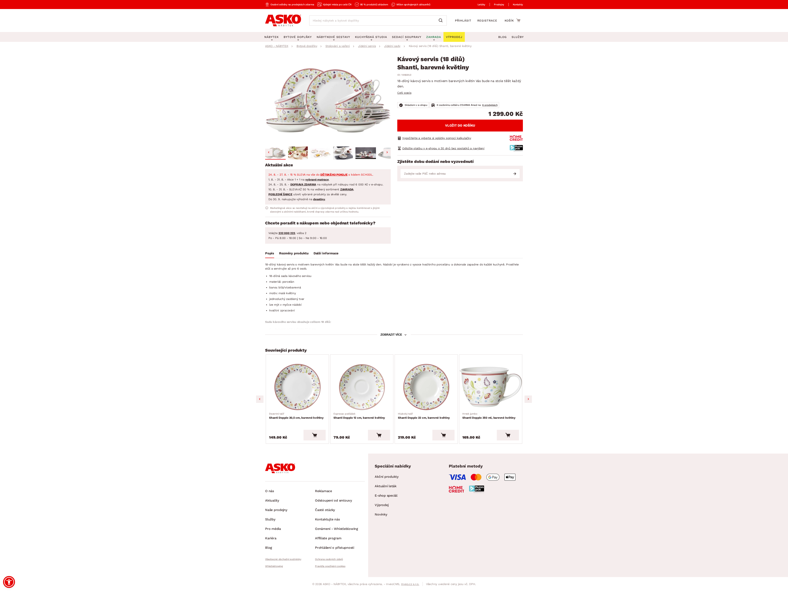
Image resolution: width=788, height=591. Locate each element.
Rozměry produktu (294, 253)
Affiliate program (328, 538)
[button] (275, 153)
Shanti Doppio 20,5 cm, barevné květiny (296, 415)
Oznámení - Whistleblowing (336, 529)
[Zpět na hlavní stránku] (283, 20)
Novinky (381, 514)
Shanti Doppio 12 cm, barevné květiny (359, 415)
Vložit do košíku (460, 125)
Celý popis (404, 92)
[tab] (269, 254)
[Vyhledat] (441, 20)
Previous (259, 399)
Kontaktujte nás (327, 519)
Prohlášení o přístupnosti (334, 548)
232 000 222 (286, 233)
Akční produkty (387, 477)
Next (528, 399)
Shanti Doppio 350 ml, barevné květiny (488, 415)
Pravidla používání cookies (330, 566)
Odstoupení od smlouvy (333, 500)
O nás (269, 491)
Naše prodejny (276, 510)
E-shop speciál (386, 495)
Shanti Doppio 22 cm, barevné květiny (424, 415)
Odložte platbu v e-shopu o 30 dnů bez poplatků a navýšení (443, 148)
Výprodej (381, 505)
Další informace (326, 253)
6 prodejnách (489, 105)
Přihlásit (463, 20)
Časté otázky (325, 510)
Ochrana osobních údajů (329, 559)
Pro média (273, 529)
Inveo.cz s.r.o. (410, 584)
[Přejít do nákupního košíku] (512, 20)
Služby (518, 37)
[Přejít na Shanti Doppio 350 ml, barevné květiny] (490, 387)
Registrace (487, 20)
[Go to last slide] (269, 152)
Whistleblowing (274, 566)
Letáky (481, 4)
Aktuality (272, 500)
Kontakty (518, 4)
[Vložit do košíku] (315, 435)
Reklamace (323, 491)
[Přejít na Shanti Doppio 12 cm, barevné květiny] (361, 387)
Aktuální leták (385, 486)
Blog (502, 37)
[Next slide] (387, 152)
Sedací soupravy (406, 37)
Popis (269, 253)
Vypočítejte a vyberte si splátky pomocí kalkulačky (436, 138)
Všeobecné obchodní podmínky (283, 559)
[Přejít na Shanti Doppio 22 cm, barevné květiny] (426, 387)
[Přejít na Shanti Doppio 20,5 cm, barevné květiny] (297, 387)
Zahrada (433, 37)
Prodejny (499, 4)
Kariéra (270, 538)
